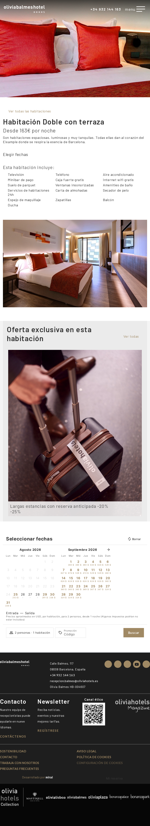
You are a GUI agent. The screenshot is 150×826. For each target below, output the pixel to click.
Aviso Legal (86, 751)
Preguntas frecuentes (19, 768)
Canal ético (93, 699)
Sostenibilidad (13, 751)
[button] (7, 263)
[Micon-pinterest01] (146, 664)
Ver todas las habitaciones (29, 111)
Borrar (136, 539)
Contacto (8, 757)
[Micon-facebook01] (117, 664)
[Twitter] (127, 664)
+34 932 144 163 (105, 9)
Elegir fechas (15, 154)
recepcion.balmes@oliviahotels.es (74, 681)
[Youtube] (136, 664)
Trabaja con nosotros (19, 763)
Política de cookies (94, 757)
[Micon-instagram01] (108, 664)
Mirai (49, 777)
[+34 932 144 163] (87, 9)
